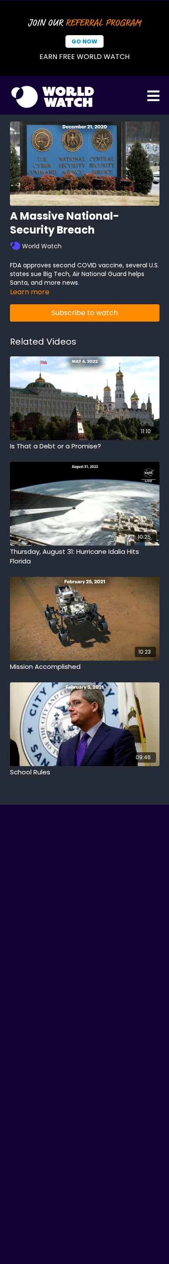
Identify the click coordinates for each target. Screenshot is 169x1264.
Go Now (85, 41)
